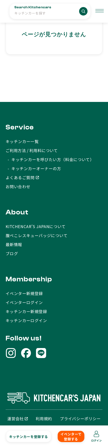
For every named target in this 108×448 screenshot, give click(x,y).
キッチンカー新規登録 (26, 311)
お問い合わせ (18, 186)
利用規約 (44, 418)
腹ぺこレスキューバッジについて (37, 235)
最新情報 (14, 244)
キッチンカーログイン (26, 320)
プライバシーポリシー (80, 418)
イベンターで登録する (71, 436)
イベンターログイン (24, 302)
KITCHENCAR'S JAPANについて (36, 226)
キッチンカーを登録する (28, 436)
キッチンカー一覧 (22, 141)
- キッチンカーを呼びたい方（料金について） (50, 159)
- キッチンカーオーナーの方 (33, 168)
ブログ (12, 253)
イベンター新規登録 (24, 293)
